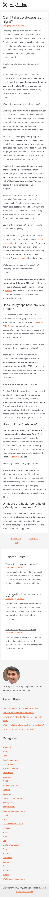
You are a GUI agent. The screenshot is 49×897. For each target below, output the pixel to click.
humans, (9, 291)
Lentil (5, 815)
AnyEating (18, 4)
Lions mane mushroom (13, 824)
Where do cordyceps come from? (21, 564)
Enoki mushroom (10, 785)
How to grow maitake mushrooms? (18, 729)
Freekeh (6, 790)
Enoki (5, 781)
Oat (4, 840)
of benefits (14, 457)
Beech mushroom (11, 760)
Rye (4, 866)
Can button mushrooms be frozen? (18, 712)
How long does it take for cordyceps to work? (23, 595)
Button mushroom (11, 768)
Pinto (5, 849)
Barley (5, 751)
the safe (22, 258)
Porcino (6, 853)
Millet (5, 832)
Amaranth (7, 747)
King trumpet (9, 807)
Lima (5, 819)
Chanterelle (8, 773)
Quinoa (6, 862)
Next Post (33, 539)
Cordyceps (8, 25)
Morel (5, 836)
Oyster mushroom (11, 845)
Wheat (6, 875)
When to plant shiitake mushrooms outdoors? (23, 725)
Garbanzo (7, 794)
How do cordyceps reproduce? (20, 629)
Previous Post (16, 539)
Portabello (7, 858)
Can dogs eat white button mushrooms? (21, 708)
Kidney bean (8, 802)
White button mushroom (14, 879)
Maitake (6, 828)
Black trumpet (9, 764)
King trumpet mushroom (14, 811)
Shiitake (6, 870)
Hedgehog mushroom (12, 798)
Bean (5, 756)
